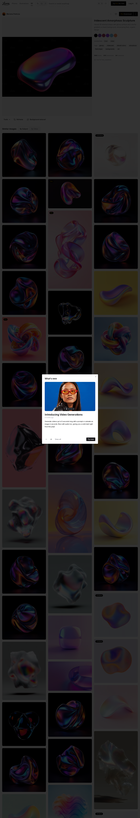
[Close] (95, 376)
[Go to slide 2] (68, 408)
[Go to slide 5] (73, 408)
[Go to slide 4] (71, 408)
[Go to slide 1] (66, 408)
